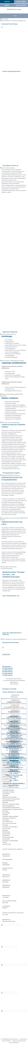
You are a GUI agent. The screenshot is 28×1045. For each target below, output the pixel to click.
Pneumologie (5, 819)
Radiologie (5, 830)
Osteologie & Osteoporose (9, 818)
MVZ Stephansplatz (7, 859)
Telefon (7, 1)
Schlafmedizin (5, 835)
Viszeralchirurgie (6, 844)
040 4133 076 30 (7, 34)
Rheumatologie (6, 832)
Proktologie (5, 825)
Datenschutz (22, 1040)
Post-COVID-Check (7, 821)
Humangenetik (6, 793)
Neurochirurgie (6, 812)
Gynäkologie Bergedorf (8, 790)
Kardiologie (5, 802)
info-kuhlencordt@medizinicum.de (15, 659)
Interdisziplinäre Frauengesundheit (11, 799)
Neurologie (5, 814)
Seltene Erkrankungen (8, 837)
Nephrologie (5, 811)
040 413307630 (6, 654)
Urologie (4, 842)
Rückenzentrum (6, 833)
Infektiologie (5, 795)
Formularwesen (21, 5)
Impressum (15, 1040)
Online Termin (21, 1)
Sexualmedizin (6, 839)
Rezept (7, 5)
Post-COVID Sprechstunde (9, 823)
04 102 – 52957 (14, 759)
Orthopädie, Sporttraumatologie (10, 816)
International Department (8, 800)
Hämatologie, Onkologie (8, 792)
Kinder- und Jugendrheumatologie (10, 804)
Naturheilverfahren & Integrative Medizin (12, 809)
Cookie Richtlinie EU (14, 1042)
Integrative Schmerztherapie (9, 797)
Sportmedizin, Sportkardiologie (10, 840)
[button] (14, 696)
